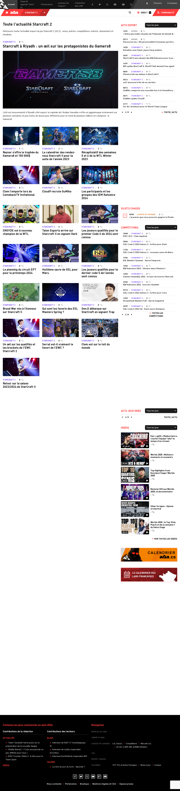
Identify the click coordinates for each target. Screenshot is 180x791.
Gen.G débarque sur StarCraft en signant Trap (98, 310)
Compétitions (131, 743)
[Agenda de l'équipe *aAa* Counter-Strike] (149, 555)
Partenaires (46, 4)
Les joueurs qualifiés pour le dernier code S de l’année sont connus (100, 273)
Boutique (84, 784)
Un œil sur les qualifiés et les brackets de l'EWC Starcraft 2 (19, 348)
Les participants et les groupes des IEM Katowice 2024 (98, 195)
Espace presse (126, 784)
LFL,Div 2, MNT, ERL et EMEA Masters (131, 747)
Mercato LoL (146, 743)
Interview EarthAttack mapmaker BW (69, 756)
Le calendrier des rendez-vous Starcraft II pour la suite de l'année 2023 (58, 156)
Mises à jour (145, 765)
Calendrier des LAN (80, 4)
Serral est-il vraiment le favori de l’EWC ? (57, 346)
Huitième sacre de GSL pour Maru (60, 271)
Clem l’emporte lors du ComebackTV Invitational (19, 193)
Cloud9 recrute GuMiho (56, 191)
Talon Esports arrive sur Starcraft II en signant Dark (59, 232)
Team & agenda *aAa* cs (27, 4)
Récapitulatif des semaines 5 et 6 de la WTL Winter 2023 (99, 156)
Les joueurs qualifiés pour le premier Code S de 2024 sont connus (100, 234)
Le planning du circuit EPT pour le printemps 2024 (19, 271)
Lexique (157, 765)
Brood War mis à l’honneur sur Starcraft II (19, 310)
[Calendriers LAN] (149, 574)
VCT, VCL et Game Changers (124, 765)
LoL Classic (117, 743)
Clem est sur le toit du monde (96, 346)
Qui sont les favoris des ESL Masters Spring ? (60, 310)
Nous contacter (54, 784)
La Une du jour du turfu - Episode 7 (68, 766)
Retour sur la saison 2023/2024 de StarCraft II (19, 385)
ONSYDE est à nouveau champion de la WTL (17, 232)
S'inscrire (158, 3)
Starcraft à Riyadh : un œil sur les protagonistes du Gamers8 (57, 46)
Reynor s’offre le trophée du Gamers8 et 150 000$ (21, 154)
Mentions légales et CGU (104, 784)
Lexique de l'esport (63, 4)
